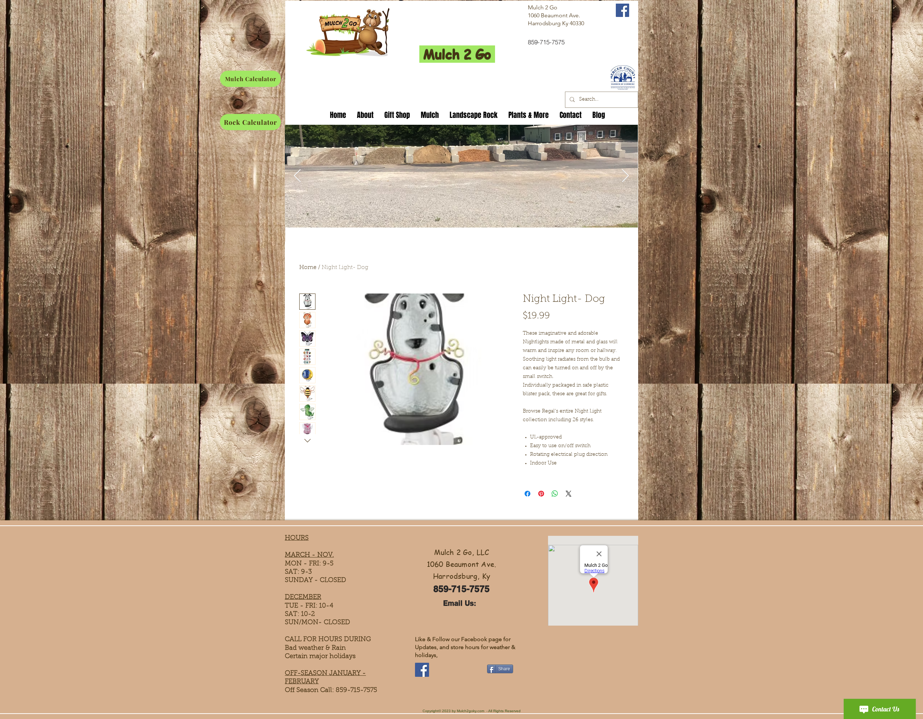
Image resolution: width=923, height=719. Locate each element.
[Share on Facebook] (527, 493)
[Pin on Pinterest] (541, 493)
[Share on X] (568, 493)
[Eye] (622, 77)
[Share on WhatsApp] (555, 493)
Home (308, 267)
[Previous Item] (297, 176)
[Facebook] (422, 670)
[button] (397, 114)
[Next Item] (625, 176)
